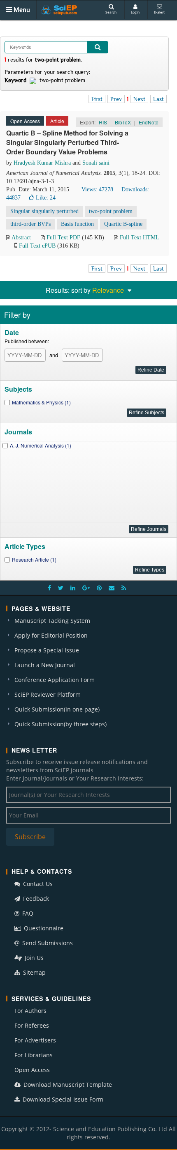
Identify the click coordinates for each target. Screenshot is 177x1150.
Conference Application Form (54, 680)
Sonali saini (95, 163)
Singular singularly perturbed (44, 211)
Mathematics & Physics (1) (41, 402)
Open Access (32, 1070)
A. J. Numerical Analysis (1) (40, 445)
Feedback (35, 898)
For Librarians (33, 1055)
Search (110, 12)
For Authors (30, 1011)
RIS (103, 122)
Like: (46, 198)
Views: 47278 (97, 189)
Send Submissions (47, 943)
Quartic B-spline (123, 224)
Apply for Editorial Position (51, 635)
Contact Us (37, 884)
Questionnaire (42, 928)
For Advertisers (35, 1040)
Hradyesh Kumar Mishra (42, 163)
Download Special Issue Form (62, 1099)
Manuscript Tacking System (52, 620)
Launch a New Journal (44, 665)
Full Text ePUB (37, 246)
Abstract (21, 237)
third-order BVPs (30, 224)
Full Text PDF (63, 237)
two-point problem (111, 211)
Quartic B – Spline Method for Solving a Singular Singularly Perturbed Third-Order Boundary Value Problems (67, 142)
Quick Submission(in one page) (57, 709)
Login (135, 12)
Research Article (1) (34, 559)
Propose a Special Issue (46, 650)
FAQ (27, 913)
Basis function (77, 224)
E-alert (159, 12)
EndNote (148, 122)
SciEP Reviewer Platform (47, 694)
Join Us (33, 958)
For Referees (31, 1025)
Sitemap (33, 972)
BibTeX (123, 122)
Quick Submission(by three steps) (60, 724)
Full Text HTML (139, 237)
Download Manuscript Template (67, 1084)
